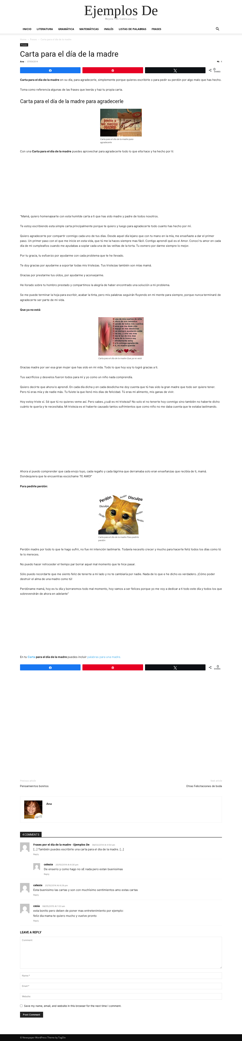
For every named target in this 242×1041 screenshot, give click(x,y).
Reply (36, 854)
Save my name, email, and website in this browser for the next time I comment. (72, 1005)
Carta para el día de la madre (69, 54)
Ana (22, 61)
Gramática (66, 29)
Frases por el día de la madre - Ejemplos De (61, 844)
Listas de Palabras (132, 29)
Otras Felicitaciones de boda (204, 786)
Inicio (27, 29)
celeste (48, 864)
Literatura (45, 29)
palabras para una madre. (104, 657)
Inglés (108, 29)
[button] (217, 29)
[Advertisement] (121, 185)
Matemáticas (89, 29)
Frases (156, 29)
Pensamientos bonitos (34, 786)
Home (23, 39)
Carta (31, 657)
